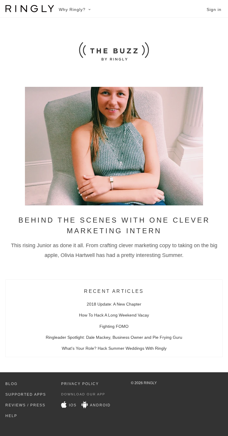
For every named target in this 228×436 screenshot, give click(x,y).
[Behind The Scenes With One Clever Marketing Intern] (114, 204)
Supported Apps (25, 394)
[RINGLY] (29, 8)
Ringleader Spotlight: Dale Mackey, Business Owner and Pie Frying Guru (114, 337)
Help (11, 416)
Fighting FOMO (114, 326)
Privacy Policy (80, 384)
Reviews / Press (25, 405)
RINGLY (150, 383)
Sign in (214, 9)
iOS (72, 405)
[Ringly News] (114, 59)
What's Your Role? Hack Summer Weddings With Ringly (114, 348)
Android (100, 405)
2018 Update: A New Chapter (114, 304)
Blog (11, 384)
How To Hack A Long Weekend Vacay (114, 315)
